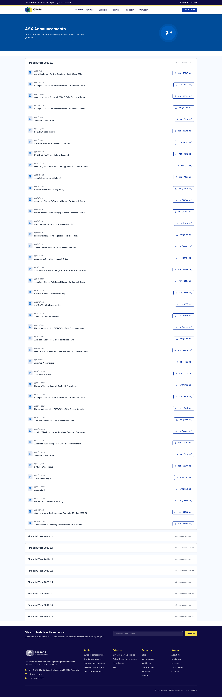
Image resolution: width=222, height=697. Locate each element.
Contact (175, 671)
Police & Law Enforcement (125, 659)
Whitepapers (148, 659)
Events (145, 675)
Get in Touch (189, 10)
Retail (115, 667)
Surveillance (118, 663)
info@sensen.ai (35, 674)
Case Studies (148, 667)
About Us (175, 655)
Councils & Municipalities (124, 655)
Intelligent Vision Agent (94, 667)
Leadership (176, 659)
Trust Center (177, 667)
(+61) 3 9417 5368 (36, 678)
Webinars (146, 663)
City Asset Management (95, 663)
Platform (79, 9)
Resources (116, 10)
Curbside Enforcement (94, 655)
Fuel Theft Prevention (93, 671)
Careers (175, 663)
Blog (144, 655)
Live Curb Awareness (93, 659)
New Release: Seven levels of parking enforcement (48, 2)
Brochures (146, 671)
